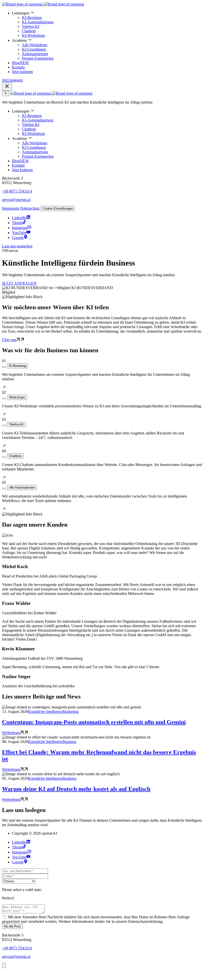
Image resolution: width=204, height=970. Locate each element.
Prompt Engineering (37, 58)
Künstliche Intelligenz (45, 711)
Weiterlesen (11, 733)
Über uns (9, 340)
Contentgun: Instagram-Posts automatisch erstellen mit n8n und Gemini (94, 722)
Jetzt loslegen (22, 72)
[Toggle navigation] (7, 86)
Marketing (70, 711)
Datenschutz (30, 208)
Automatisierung (35, 54)
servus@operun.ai (16, 199)
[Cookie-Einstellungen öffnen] (4, 965)
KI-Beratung (32, 17)
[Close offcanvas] (5, 93)
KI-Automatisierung (37, 22)
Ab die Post (12, 926)
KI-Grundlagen (34, 49)
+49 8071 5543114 (17, 191)
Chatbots (29, 31)
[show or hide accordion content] (4, 367)
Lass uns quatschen (17, 246)
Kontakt (18, 67)
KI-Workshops (33, 35)
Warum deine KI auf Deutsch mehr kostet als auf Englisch (76, 789)
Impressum (10, 208)
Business (69, 741)
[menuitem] (107, 24)
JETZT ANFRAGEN (19, 283)
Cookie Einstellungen (58, 208)
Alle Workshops (34, 45)
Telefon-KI (30, 26)
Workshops (17, 397)
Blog (20, 63)
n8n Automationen (22, 487)
